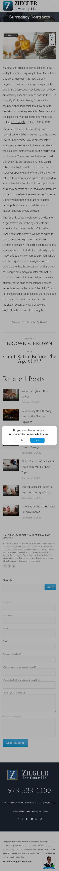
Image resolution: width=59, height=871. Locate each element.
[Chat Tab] (29, 435)
